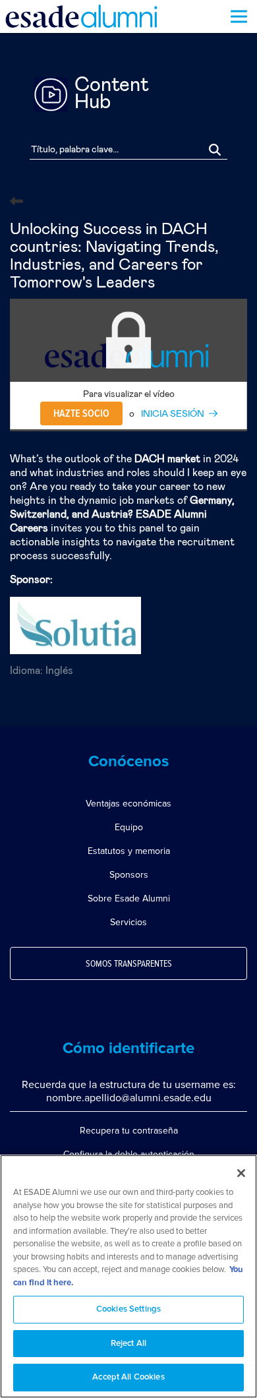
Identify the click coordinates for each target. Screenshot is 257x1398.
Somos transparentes (129, 964)
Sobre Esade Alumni (129, 898)
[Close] (241, 1173)
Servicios (128, 922)
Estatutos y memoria (129, 851)
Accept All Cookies (128, 1377)
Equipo (129, 827)
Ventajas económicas (128, 803)
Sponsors (128, 874)
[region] (128, 1276)
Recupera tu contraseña (129, 1130)
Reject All (128, 1343)
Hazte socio (81, 413)
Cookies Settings (128, 1309)
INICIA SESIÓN (172, 414)
